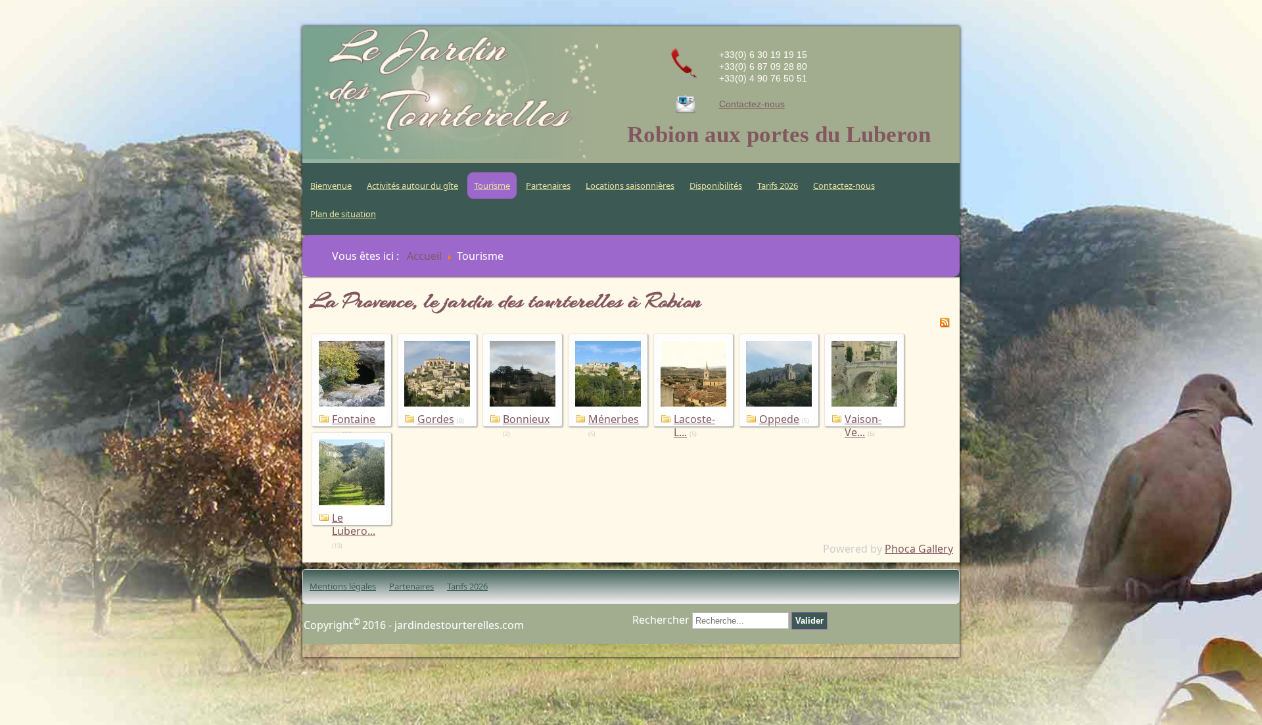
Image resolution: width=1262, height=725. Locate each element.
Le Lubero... (353, 524)
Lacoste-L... (694, 425)
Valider (809, 621)
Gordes (435, 419)
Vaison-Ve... (863, 425)
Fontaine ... (353, 425)
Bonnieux (526, 419)
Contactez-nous (752, 104)
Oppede (779, 419)
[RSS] (944, 323)
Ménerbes (613, 419)
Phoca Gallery (919, 548)
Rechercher (660, 619)
